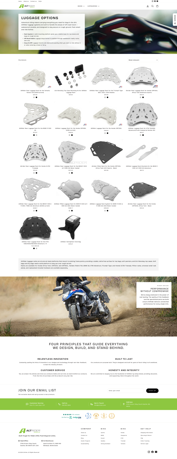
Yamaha (123, 443)
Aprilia (103, 432)
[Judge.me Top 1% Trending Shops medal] (112, 416)
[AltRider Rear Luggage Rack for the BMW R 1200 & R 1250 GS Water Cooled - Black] (72, 173)
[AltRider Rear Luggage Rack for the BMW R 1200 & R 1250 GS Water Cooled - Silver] (69, 173)
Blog (82, 438)
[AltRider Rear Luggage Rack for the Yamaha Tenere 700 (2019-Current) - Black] (36, 97)
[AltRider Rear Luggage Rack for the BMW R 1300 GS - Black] (34, 135)
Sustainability (85, 443)
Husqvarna (124, 435)
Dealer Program (85, 441)
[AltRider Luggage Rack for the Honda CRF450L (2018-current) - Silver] (69, 135)
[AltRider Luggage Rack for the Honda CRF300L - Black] (107, 133)
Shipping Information (147, 432)
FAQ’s (40, 1)
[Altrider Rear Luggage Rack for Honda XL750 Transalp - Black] (36, 173)
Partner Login (144, 443)
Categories (93, 6)
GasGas (103, 441)
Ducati (103, 438)
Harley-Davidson (105, 443)
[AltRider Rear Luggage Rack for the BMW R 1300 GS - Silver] (36, 135)
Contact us (33, 1)
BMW (102, 435)
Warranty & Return (146, 435)
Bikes (80, 6)
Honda (122, 432)
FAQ (142, 438)
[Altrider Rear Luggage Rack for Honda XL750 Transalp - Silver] (34, 173)
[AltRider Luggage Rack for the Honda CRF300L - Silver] (105, 133)
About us (26, 1)
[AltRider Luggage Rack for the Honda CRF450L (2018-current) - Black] (72, 135)
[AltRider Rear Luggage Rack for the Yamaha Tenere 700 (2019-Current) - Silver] (34, 97)
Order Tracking (145, 441)
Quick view (35, 86)
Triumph (123, 441)
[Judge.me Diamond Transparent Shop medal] (88, 416)
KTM (122, 438)
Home (20, 1)
